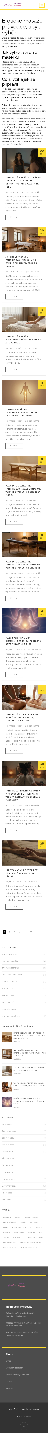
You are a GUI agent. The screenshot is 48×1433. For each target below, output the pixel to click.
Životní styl (8, 989)
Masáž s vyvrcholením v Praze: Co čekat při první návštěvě (23, 1324)
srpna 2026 (7, 1124)
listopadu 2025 (9, 1186)
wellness (33, 1222)
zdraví (6, 1238)
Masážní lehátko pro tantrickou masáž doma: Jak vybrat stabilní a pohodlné (23, 565)
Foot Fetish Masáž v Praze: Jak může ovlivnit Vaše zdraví (22, 1334)
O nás (8, 1361)
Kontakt (9, 1388)
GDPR (9, 1381)
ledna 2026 (7, 1172)
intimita (6, 1232)
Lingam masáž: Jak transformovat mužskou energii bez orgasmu (21, 412)
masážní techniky (35, 1238)
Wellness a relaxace (12, 975)
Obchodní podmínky (14, 1367)
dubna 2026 (7, 1152)
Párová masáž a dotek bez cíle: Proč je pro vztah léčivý (21, 873)
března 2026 (8, 1158)
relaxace (7, 1217)
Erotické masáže (10, 961)
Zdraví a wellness (10, 954)
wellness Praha (10, 1248)
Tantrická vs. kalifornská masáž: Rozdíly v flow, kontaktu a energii (22, 717)
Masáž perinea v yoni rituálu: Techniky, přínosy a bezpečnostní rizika (23, 641)
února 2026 (7, 1165)
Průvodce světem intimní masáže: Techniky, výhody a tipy (20, 1314)
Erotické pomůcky (11, 1016)
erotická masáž (10, 1222)
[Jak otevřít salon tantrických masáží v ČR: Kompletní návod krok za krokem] (7, 1054)
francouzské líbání (29, 1248)
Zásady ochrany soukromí (17, 1374)
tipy (40, 1232)
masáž (23, 1222)
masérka (31, 1232)
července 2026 (9, 1131)
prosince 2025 (9, 1179)
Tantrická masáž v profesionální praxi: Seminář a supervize (23, 339)
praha (5, 1227)
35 (31, 932)
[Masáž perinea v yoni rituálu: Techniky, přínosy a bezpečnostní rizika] (7, 1102)
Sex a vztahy (8, 995)
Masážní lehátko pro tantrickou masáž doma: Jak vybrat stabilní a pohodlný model (29, 1035)
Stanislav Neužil (16, 573)
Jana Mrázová (15, 348)
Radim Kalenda (15, 805)
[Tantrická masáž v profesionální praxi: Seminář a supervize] (7, 1071)
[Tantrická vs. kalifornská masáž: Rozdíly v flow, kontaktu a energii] (7, 1087)
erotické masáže (19, 1227)
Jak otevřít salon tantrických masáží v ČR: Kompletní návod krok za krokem (29, 1052)
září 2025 (6, 1200)
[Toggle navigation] (42, 5)
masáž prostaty (37, 1227)
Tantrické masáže (10, 968)
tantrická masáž (31, 1217)
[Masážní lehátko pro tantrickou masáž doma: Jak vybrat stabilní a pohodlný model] (7, 1036)
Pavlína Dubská (16, 192)
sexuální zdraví (10, 1243)
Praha (17, 1217)
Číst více (14, 217)
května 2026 (8, 1145)
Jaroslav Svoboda (17, 650)
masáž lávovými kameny (30, 1243)
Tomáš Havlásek (16, 500)
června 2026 (8, 1138)
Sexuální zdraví (9, 982)
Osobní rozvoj (9, 1009)
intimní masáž (18, 1238)
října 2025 (7, 1193)
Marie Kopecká (15, 421)
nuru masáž (19, 1232)
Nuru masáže (8, 1002)
